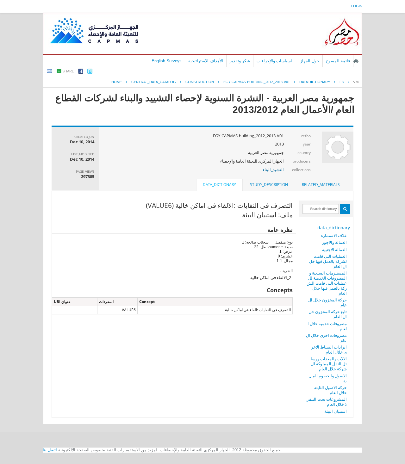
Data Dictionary (314, 82)
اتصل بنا (50, 450)
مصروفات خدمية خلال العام (327, 326)
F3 (342, 82)
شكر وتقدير (240, 61)
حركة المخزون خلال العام (327, 302)
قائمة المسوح (338, 61)
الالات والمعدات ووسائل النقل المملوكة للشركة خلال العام (329, 363)
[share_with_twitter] (89, 72)
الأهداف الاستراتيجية (205, 61)
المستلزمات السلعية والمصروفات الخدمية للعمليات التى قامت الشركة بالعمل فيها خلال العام (327, 283)
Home (116, 82)
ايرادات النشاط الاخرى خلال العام (329, 349)
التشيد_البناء (273, 169)
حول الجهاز (309, 61)
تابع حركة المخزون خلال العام (327, 314)
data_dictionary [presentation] (219, 184)
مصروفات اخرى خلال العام (326, 338)
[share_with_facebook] (80, 72)
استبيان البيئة (335, 411)
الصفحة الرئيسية (355, 61)
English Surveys (167, 61)
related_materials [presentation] (321, 184)
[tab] (320, 185)
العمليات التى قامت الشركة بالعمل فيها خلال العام (328, 261)
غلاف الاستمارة (334, 235)
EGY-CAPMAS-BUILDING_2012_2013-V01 (256, 82)
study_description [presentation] (269, 184)
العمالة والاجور (334, 242)
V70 (356, 82)
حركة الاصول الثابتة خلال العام (330, 390)
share (68, 71)
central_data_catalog (153, 82)
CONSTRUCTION (199, 82)
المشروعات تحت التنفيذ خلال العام (326, 402)
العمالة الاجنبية (334, 249)
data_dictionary (333, 228)
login (356, 6)
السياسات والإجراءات (275, 61)
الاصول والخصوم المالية (327, 378)
